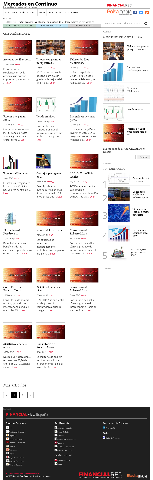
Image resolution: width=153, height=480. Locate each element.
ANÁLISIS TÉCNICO (28, 12)
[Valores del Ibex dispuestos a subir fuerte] (84, 47)
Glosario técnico (54, 12)
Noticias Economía (64, 428)
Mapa (14, 12)
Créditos (12, 446)
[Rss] (147, 12)
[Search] (146, 23)
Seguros (12, 454)
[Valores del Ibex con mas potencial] (10, 161)
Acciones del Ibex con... (17, 59)
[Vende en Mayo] (46, 104)
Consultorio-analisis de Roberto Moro (140, 195)
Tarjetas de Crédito (16, 457)
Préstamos (13, 450)
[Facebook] (135, 12)
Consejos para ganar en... (48, 175)
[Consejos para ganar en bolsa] (43, 161)
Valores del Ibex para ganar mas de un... (137, 132)
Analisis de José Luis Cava (141, 179)
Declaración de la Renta (66, 439)
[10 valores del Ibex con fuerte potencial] (119, 213)
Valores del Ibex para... (50, 230)
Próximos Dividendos (133, 89)
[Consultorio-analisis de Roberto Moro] (119, 194)
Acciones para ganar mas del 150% (138, 252)
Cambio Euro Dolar (64, 450)
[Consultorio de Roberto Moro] (84, 218)
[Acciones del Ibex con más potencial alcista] (17, 47)
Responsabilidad (32, 473)
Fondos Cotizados (16, 439)
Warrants (60, 443)
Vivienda (60, 435)
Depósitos (13, 435)
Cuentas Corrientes (16, 461)
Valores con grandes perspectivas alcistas (138, 47)
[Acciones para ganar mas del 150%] (118, 254)
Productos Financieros (17, 432)
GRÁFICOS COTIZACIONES (52, 25)
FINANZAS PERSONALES (85, 25)
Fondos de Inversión (17, 443)
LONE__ (18, 64)
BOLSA (42, 12)
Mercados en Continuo (30, 4)
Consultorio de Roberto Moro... (13, 288)
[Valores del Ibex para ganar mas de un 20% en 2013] (50, 218)
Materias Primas (63, 460)
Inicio (7, 12)
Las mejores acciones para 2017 (137, 68)
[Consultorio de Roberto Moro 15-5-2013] (17, 275)
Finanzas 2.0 (110, 428)
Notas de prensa (71, 12)
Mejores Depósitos (16, 465)
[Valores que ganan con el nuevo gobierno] (17, 104)
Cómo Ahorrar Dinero (65, 447)
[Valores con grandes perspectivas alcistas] (50, 47)
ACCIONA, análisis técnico (81, 175)
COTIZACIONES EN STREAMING (19, 25)
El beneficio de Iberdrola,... (12, 232)
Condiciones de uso (14, 473)
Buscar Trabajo (63, 432)
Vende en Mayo (45, 116)
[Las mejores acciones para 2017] (84, 104)
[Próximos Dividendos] (113, 93)
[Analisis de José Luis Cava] (119, 178)
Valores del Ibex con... (16, 173)
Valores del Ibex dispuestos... (79, 61)
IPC (10, 428)
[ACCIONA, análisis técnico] (84, 161)
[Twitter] (141, 12)
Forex (59, 464)
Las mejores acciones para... (82, 118)
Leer (8, 83)
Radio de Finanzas (112, 438)
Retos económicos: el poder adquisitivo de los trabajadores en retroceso (55, 21)
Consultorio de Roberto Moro (79, 232)
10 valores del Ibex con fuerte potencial (141, 212)
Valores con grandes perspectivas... (48, 61)
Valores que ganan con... (14, 118)
